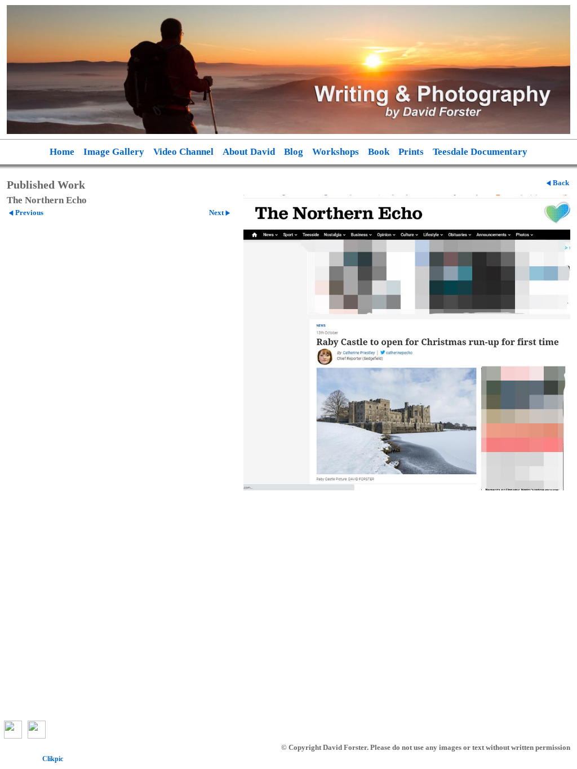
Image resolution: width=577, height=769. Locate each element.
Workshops (335, 151)
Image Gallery (113, 151)
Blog (293, 151)
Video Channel (183, 151)
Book (378, 151)
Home (62, 151)
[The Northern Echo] (406, 342)
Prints (411, 151)
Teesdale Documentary (480, 151)
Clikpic (52, 758)
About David (249, 151)
